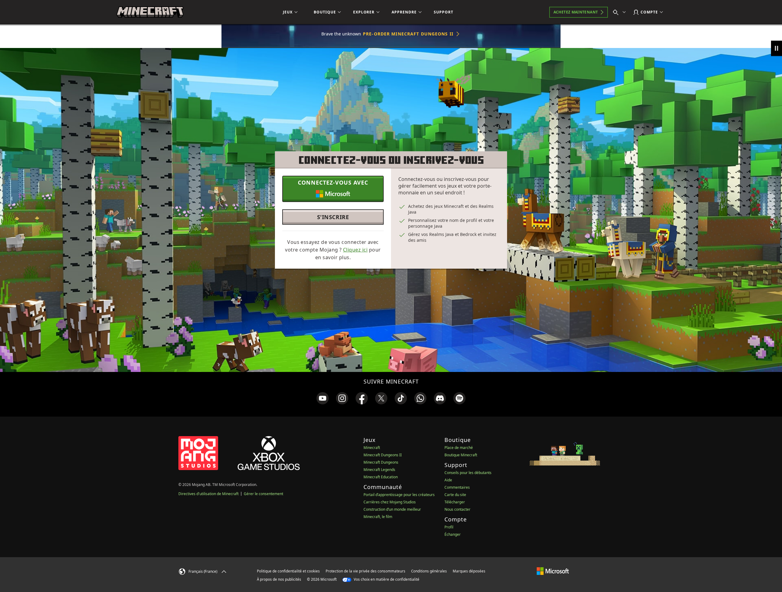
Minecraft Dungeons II (383, 455)
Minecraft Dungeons (381, 462)
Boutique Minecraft (460, 455)
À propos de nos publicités (279, 579)
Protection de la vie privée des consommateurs (365, 571)
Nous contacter (457, 509)
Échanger (452, 534)
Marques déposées (469, 571)
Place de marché (458, 447)
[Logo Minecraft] (150, 12)
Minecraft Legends (379, 469)
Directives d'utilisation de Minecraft (208, 494)
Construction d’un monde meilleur (392, 509)
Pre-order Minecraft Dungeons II (408, 34)
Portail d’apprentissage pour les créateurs (399, 494)
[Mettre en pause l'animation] (776, 48)
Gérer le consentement (263, 494)
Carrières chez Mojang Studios (390, 502)
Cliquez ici (355, 249)
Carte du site (455, 494)
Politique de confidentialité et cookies (288, 571)
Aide (448, 480)
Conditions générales (429, 571)
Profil (448, 527)
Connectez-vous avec (333, 182)
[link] (322, 398)
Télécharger (454, 502)
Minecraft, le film (378, 516)
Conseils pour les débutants (467, 472)
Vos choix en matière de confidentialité (386, 579)
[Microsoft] (553, 571)
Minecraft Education (381, 477)
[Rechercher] (621, 12)
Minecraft (372, 447)
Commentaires (457, 487)
